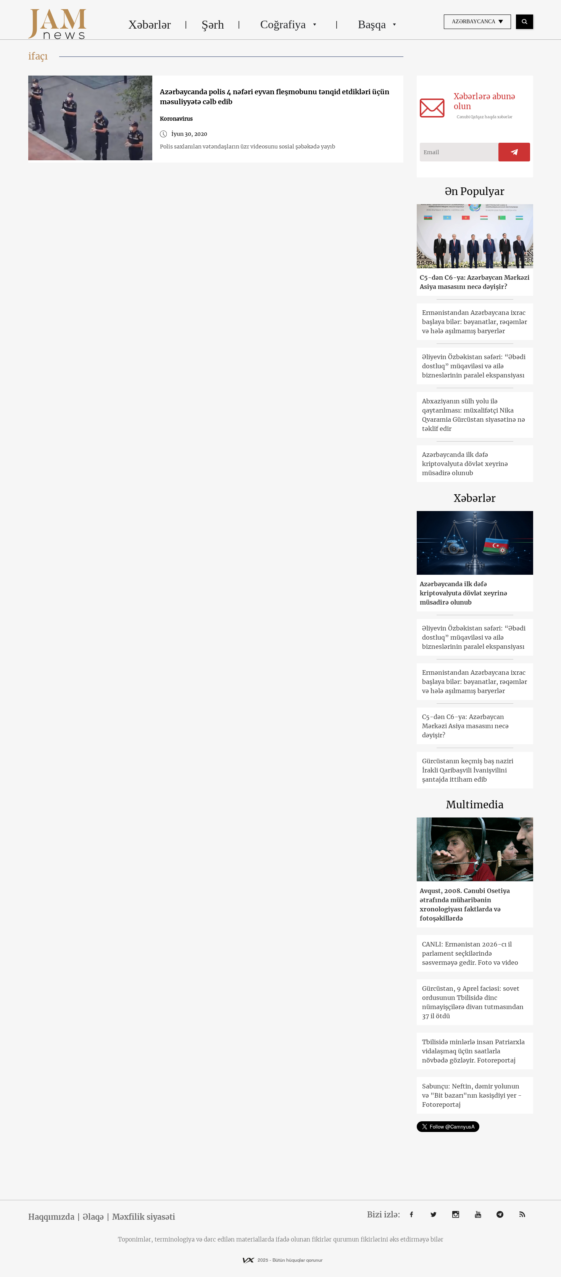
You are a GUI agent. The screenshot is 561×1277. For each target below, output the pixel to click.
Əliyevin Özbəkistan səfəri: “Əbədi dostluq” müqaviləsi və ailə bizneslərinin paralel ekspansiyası (474, 366)
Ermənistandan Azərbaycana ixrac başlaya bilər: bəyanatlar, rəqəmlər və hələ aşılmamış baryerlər (474, 322)
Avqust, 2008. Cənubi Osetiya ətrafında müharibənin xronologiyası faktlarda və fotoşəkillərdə (465, 904)
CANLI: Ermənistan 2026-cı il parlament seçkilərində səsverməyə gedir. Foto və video (470, 953)
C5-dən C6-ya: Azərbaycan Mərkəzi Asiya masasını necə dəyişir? (475, 282)
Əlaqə (93, 1217)
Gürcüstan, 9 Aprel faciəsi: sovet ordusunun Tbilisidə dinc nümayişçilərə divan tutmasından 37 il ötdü (473, 1002)
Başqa (372, 24)
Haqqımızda (51, 1217)
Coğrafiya (283, 24)
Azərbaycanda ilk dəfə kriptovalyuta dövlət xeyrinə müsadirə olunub (465, 464)
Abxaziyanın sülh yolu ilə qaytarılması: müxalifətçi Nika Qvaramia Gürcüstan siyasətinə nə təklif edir (473, 414)
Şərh (213, 24)
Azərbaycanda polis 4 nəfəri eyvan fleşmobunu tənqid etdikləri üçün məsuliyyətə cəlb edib (274, 96)
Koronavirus (176, 118)
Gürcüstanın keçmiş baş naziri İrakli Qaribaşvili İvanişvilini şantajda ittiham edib (467, 770)
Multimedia (475, 804)
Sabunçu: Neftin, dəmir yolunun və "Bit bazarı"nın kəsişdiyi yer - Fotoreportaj (472, 1095)
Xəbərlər (149, 24)
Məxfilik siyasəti (143, 1217)
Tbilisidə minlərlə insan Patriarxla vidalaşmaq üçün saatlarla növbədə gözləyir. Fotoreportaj (473, 1051)
